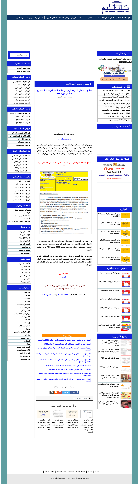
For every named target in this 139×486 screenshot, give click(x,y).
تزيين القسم (26, 247)
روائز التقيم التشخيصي (22, 313)
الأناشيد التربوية (24, 263)
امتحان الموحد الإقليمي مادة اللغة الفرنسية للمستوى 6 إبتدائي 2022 (67, 344)
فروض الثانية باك (24, 142)
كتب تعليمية (26, 279)
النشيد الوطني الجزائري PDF (110, 358)
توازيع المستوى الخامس (21, 193)
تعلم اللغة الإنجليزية (23, 68)
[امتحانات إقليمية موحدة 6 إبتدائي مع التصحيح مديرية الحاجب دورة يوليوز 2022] (43, 414)
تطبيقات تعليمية (24, 250)
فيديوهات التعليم (24, 356)
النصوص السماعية (23, 304)
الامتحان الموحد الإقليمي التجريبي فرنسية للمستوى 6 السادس (69, 369)
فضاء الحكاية (25, 270)
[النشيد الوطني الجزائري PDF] (126, 360)
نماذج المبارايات (24, 326)
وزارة (28, 329)
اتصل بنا (90, 471)
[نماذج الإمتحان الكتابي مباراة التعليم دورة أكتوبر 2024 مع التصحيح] (126, 343)
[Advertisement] (47, 6)
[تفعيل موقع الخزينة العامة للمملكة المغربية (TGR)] (126, 386)
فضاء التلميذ (25, 266)
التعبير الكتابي (25, 353)
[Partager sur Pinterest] (60, 392)
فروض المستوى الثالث (22, 91)
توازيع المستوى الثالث (22, 187)
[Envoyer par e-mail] (52, 392)
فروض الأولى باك (24, 139)
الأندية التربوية (25, 232)
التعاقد (27, 320)
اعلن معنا (71, 471)
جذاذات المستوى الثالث (22, 168)
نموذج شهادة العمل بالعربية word (108, 367)
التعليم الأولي (25, 310)
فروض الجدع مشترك (23, 145)
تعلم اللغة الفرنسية (23, 71)
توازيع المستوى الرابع (22, 196)
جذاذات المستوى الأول (22, 171)
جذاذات (27, 295)
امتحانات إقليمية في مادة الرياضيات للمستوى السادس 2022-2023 (68, 365)
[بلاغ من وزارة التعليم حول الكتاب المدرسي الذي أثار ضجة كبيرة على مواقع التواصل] (126, 395)
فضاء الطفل (26, 273)
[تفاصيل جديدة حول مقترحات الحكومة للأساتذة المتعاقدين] (126, 378)
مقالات (27, 335)
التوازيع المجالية (24, 181)
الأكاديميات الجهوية (23, 350)
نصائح (28, 344)
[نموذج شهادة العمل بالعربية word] (126, 369)
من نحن (97, 471)
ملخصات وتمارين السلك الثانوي (19, 221)
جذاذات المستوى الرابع (22, 165)
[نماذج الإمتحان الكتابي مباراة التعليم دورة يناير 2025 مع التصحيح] (126, 352)
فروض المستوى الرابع (22, 100)
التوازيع (27, 301)
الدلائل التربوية (25, 241)
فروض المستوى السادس (21, 103)
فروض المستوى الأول (22, 88)
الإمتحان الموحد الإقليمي (80, 398)
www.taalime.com (64, 139)
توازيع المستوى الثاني (22, 190)
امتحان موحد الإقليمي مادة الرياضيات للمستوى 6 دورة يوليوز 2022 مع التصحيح (64, 340)
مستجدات (26, 292)
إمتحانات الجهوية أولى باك (21, 133)
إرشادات (27, 323)
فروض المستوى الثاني (22, 94)
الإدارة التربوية (25, 235)
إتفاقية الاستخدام (61, 471)
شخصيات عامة (25, 359)
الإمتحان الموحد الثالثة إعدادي (19, 113)
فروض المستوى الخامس (21, 97)
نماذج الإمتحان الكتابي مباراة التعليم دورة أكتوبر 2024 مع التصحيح (110, 343)
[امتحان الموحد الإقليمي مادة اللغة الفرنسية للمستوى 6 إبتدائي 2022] (58, 414)
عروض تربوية (25, 253)
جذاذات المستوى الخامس (21, 159)
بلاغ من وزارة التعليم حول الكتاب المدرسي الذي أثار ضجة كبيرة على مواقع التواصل (109, 395)
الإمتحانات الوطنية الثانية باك (20, 136)
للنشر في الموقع (80, 471)
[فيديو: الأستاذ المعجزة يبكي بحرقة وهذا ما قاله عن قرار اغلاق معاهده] (126, 404)
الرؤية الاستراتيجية (23, 347)
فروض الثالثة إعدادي (23, 119)
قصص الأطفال (25, 276)
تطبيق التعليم (46, 294)
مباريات (27, 298)
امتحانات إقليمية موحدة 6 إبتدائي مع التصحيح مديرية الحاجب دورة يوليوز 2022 (43, 425)
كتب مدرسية (25, 282)
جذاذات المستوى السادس (21, 155)
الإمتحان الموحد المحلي (22, 85)
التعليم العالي (25, 317)
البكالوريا (27, 341)
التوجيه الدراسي (24, 307)
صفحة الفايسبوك (63, 294)
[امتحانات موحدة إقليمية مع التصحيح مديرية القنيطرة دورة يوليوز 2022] (72, 414)
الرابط (64, 277)
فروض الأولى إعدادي (23, 116)
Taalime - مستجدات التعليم (64, 478)
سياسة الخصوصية (49, 471)
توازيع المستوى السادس (21, 199)
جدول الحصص (25, 338)
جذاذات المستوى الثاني (22, 162)
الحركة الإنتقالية (24, 238)
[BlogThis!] (56, 392)
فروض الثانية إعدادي (23, 122)
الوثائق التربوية (25, 244)
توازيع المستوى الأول (23, 184)
